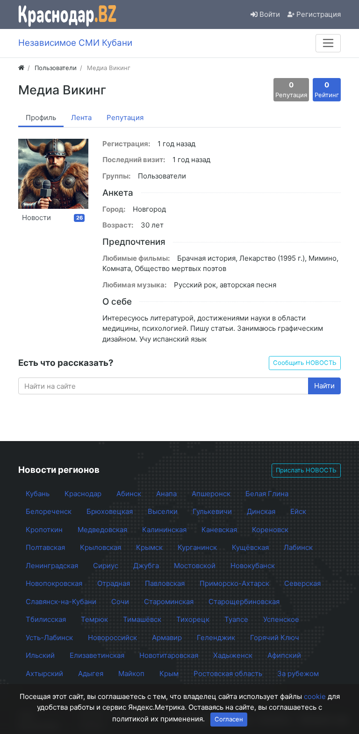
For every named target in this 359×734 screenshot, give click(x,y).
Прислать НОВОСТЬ (306, 470)
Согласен (229, 719)
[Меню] (328, 43)
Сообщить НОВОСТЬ (305, 362)
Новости (52, 217)
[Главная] (21, 67)
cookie (315, 696)
